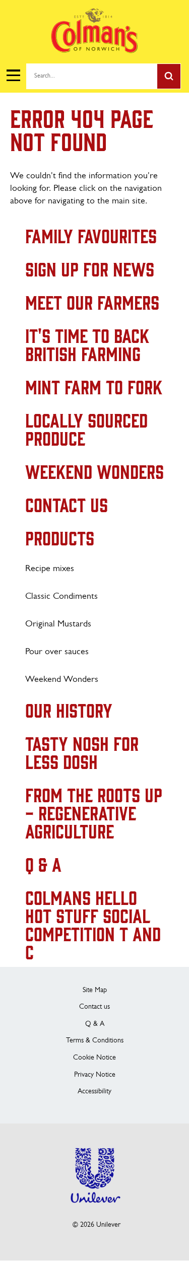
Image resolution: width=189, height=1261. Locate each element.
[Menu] (13, 75)
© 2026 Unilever (96, 1225)
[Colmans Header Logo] (94, 50)
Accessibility (94, 1091)
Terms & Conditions (94, 1040)
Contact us (94, 1007)
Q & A (94, 1024)
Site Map (95, 990)
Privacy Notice (94, 1075)
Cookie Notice (94, 1058)
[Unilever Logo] (94, 1209)
